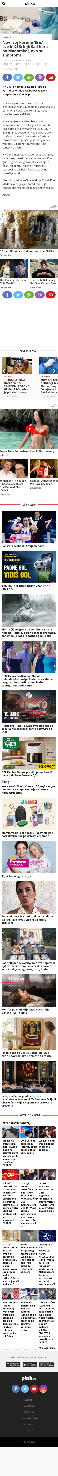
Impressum (29, 1412)
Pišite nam (29, 1424)
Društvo (7, 37)
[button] (3, 371)
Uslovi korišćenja (29, 1418)
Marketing (29, 1406)
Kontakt (29, 1399)
